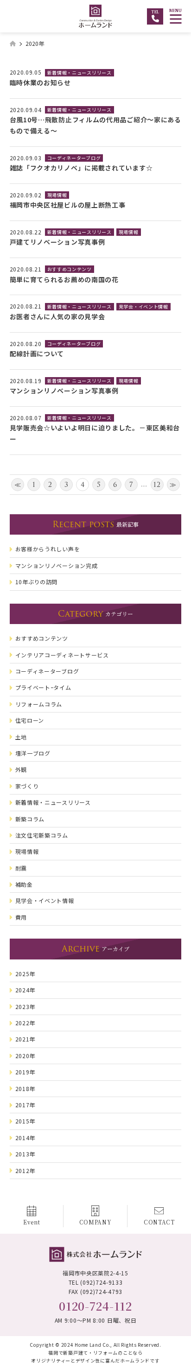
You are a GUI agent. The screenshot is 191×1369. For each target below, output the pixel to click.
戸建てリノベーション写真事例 (57, 241)
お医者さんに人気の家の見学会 (57, 316)
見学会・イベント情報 (143, 306)
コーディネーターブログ (74, 157)
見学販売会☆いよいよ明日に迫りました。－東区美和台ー (95, 433)
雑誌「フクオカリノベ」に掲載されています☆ (81, 167)
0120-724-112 (95, 1306)
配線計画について (37, 353)
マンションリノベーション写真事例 (64, 390)
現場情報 (57, 194)
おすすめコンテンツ (69, 268)
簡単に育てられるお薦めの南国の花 (64, 279)
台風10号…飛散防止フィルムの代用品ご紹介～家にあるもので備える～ (95, 125)
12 (156, 484)
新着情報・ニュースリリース (79, 72)
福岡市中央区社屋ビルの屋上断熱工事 (68, 204)
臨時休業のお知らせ (40, 82)
